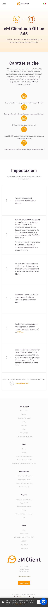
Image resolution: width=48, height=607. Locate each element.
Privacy (31, 597)
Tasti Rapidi (24, 544)
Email (24, 414)
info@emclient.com (24, 576)
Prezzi (24, 444)
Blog (24, 530)
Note (24, 422)
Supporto (24, 495)
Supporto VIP (24, 503)
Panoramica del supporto (24, 499)
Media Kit (24, 541)
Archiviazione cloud (24, 479)
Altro (24, 525)
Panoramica (24, 411)
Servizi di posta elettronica (24, 476)
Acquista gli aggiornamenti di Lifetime (24, 463)
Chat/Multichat (24, 487)
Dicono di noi (24, 534)
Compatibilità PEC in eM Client (24, 537)
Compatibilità (24, 471)
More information (21, 604)
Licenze (24, 452)
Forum (24, 510)
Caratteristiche (24, 406)
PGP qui (20, 332)
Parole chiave (24, 548)
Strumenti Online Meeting (24, 483)
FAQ (24, 517)
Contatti (24, 425)
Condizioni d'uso (19, 597)
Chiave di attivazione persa (24, 514)
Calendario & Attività (24, 418)
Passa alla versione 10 (24, 460)
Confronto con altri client (24, 436)
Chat (23, 429)
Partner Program (24, 583)
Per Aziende (24, 433)
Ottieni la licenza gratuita (24, 456)
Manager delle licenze (24, 506)
